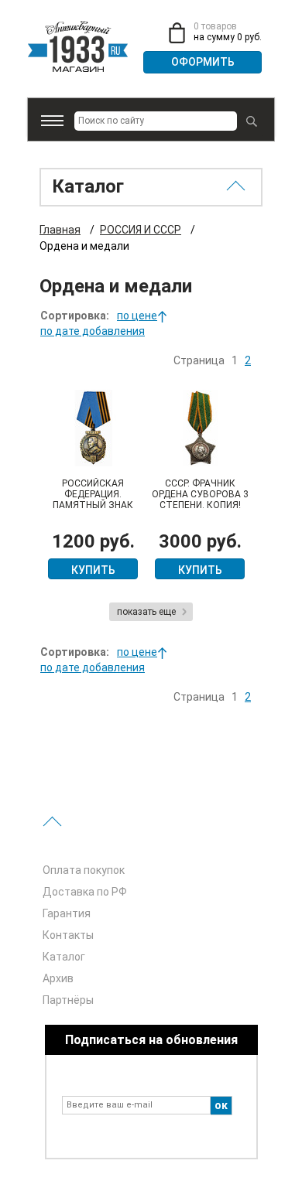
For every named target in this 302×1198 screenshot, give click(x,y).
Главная (60, 230)
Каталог (64, 957)
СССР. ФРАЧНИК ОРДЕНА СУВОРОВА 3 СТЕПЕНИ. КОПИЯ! (200, 494)
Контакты (68, 935)
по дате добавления (92, 331)
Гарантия (67, 913)
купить (93, 570)
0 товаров (215, 26)
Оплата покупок (84, 870)
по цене (137, 315)
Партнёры (68, 1000)
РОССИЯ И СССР (140, 230)
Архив (58, 978)
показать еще (146, 611)
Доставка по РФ (85, 892)
